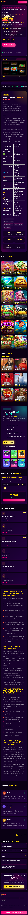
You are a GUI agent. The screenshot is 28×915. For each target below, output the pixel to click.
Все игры (3, 259)
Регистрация (22, 2)
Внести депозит (14, 500)
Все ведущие (5, 356)
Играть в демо (8, 442)
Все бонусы (7, 49)
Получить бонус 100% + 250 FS (14, 886)
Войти (14, 2)
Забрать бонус (8, 44)
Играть (22, 910)
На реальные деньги (10, 446)
